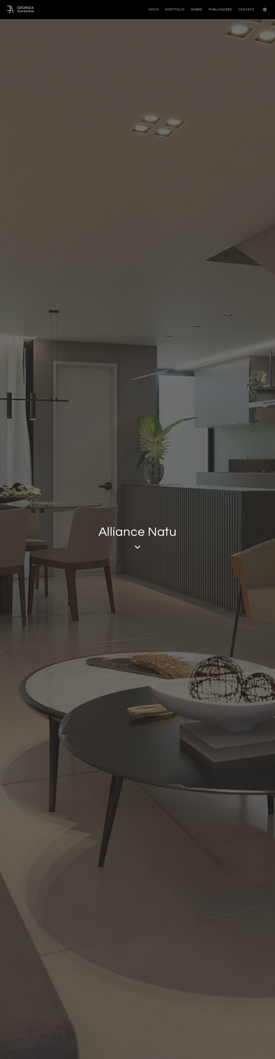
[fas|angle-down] (137, 547)
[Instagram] (264, 9)
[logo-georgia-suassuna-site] (20, 9)
